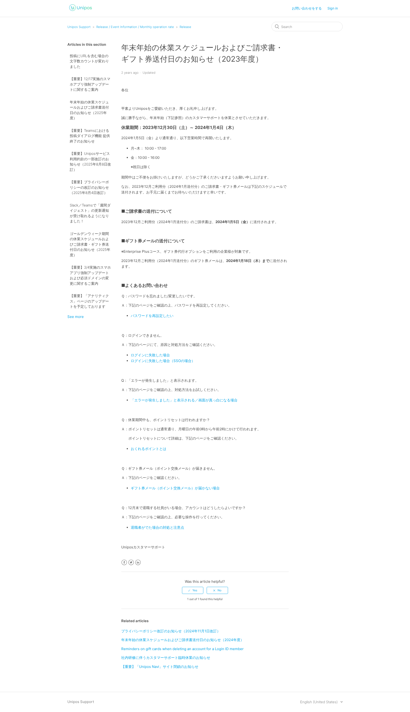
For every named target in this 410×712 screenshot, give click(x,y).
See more (75, 316)
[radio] (192, 590)
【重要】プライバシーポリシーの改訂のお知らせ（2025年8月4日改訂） (89, 187)
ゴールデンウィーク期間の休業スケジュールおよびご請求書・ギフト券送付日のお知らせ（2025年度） (90, 244)
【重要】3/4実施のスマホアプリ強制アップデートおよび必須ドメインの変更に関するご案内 (90, 275)
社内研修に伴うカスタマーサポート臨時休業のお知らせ (165, 657)
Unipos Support (79, 27)
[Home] (80, 11)
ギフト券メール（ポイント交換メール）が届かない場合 (175, 488)
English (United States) (319, 702)
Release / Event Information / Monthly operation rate (135, 27)
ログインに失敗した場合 (150, 355)
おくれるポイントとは (148, 448)
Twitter (131, 562)
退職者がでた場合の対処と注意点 (157, 527)
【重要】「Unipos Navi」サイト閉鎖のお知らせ (159, 666)
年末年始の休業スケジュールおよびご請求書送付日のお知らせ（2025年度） (89, 110)
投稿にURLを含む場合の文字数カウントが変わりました (89, 61)
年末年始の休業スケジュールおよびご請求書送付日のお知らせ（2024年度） (182, 640)
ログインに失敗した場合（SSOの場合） (163, 360)
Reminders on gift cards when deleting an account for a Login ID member (182, 649)
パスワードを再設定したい (152, 315)
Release (185, 27)
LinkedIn (138, 562)
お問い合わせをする (307, 8)
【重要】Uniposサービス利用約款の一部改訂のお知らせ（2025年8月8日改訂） (90, 161)
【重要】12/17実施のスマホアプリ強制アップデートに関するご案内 (90, 84)
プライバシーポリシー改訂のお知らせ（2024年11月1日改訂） (170, 631)
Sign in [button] (332, 8)
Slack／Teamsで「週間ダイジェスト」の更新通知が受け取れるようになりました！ (90, 213)
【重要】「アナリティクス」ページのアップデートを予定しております (89, 301)
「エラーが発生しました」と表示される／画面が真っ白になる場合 (184, 400)
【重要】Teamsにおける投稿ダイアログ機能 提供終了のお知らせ (90, 135)
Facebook (124, 562)
